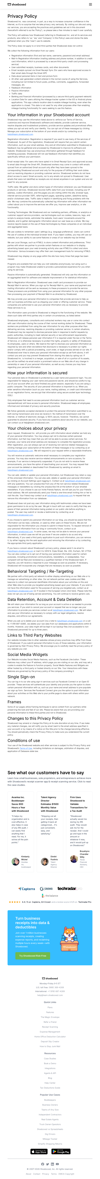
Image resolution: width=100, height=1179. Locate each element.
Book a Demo (50, 1063)
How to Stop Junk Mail (50, 1046)
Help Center (50, 1083)
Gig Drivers (50, 1134)
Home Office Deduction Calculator (50, 1036)
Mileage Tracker (50, 1139)
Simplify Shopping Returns (50, 1144)
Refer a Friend (50, 1022)
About (28, 1174)
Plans (50, 1007)
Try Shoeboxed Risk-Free (32, 955)
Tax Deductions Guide (50, 1088)
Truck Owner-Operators (50, 1124)
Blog (50, 1078)
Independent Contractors (50, 1114)
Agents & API (50, 1073)
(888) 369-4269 (56, 987)
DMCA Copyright (66, 1174)
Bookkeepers (50, 1100)
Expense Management (50, 1031)
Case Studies (50, 1058)
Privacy (45, 1174)
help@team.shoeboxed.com (20, 134)
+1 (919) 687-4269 (56, 991)
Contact (36, 1174)
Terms (54, 1174)
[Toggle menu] (90, 4)
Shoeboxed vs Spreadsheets (50, 1129)
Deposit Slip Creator (50, 1041)
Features (50, 1012)
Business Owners (50, 1105)
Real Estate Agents (50, 1119)
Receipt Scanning (50, 1027)
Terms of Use (26, 748)
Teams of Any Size (50, 1109)
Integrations (50, 1068)
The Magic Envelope (50, 1017)
